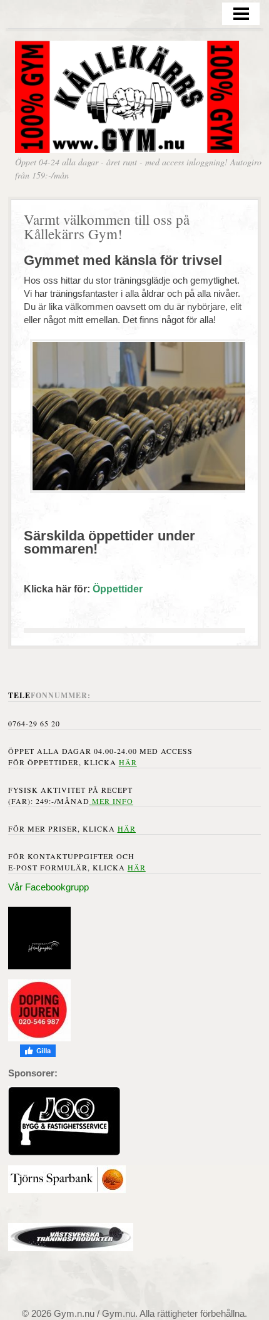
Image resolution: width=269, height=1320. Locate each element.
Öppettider (118, 589)
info (121, 801)
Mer (101, 801)
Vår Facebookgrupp (48, 887)
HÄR (127, 828)
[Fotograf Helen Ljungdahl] (39, 966)
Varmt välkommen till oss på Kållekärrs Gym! (107, 226)
